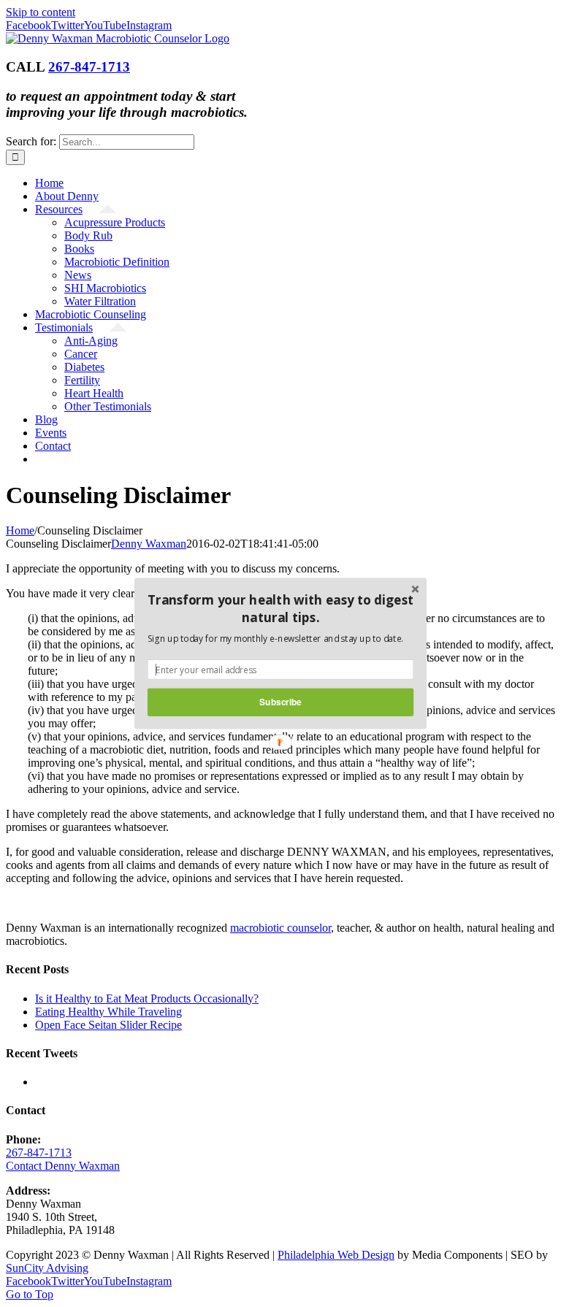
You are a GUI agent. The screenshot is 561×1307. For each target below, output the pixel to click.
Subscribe (280, 702)
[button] (280, 608)
